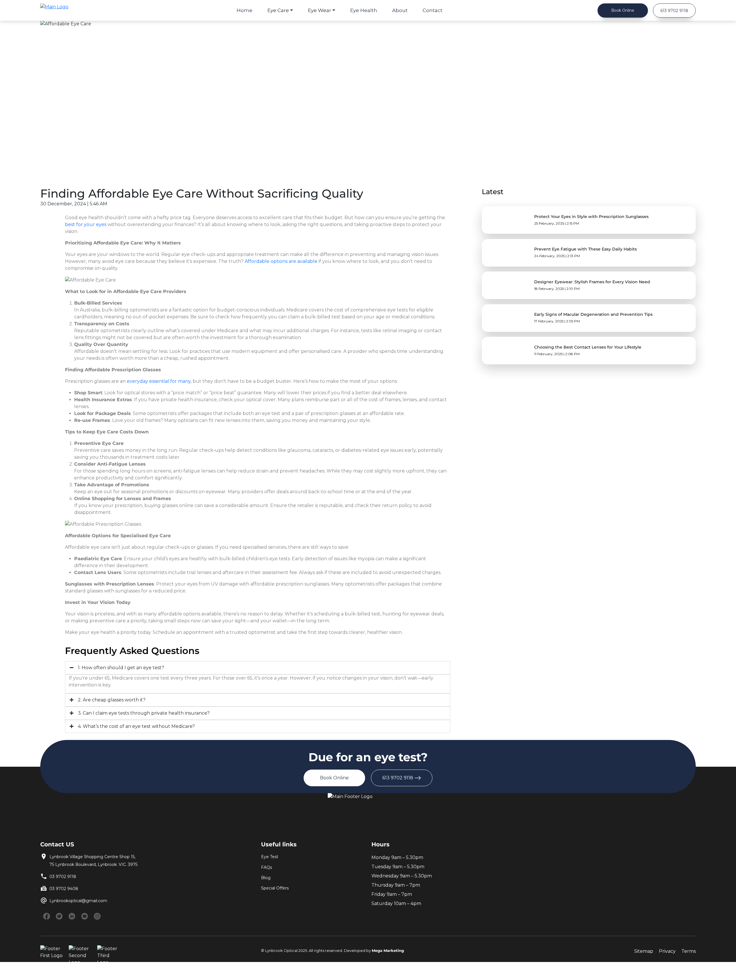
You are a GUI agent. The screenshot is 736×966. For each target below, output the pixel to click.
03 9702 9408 (63, 888)
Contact (432, 10)
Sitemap (643, 951)
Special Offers (275, 888)
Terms (688, 951)
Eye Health (363, 10)
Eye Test (269, 856)
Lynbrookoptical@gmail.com (78, 900)
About (400, 10)
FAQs (266, 867)
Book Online (622, 10)
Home (244, 10)
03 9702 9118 (62, 876)
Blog (266, 877)
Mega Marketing (388, 950)
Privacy (667, 951)
